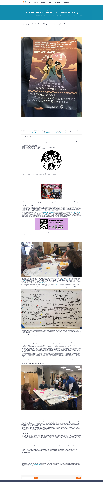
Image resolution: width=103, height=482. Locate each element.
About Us (36, 2)
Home (29, 2)
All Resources (66, 2)
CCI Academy (57, 2)
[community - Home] (24, 2)
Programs (43, 2)
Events (50, 2)
